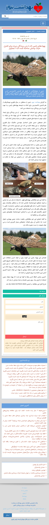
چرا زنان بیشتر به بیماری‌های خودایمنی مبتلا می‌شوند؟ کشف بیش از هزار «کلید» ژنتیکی (24, 422)
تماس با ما (24, 491)
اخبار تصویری (30, 31)
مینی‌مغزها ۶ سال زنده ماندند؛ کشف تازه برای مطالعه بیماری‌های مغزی (24, 411)
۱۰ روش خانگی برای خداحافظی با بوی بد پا (32, 396)
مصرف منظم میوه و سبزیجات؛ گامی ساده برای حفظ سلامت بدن (25, 365)
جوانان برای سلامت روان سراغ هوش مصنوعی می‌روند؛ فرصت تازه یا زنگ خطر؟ (24, 453)
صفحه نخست (41, 31)
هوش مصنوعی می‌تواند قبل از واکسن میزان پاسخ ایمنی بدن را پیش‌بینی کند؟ (24, 427)
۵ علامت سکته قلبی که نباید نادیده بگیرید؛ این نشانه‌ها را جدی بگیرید (24, 371)
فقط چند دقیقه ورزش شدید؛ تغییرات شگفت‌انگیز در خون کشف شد (24, 434)
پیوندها (24, 496)
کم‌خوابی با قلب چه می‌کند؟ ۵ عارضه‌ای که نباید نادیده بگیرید (26, 376)
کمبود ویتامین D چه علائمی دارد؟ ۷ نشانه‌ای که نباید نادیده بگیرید (25, 368)
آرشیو (24, 493)
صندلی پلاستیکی (39, 467)
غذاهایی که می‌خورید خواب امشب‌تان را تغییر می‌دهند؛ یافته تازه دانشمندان (24, 442)
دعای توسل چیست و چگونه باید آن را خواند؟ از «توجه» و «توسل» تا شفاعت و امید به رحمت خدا (24, 386)
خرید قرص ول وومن (39, 464)
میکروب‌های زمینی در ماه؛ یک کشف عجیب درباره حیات (28, 393)
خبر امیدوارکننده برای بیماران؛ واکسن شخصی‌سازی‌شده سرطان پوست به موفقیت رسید (24, 437)
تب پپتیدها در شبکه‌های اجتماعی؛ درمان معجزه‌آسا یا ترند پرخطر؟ (25, 449)
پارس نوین (14, 519)
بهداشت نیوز (36, 102)
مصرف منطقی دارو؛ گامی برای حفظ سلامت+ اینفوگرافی (28, 446)
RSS (24, 499)
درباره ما (24, 488)
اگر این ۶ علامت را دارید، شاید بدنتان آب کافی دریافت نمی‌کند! (26, 374)
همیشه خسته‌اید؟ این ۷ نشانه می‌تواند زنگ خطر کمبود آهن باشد (25, 382)
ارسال (7, 515)
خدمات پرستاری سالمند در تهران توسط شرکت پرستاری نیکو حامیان (24, 473)
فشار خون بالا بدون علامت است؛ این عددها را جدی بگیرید (27, 379)
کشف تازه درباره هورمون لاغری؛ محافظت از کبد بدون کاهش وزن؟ (25, 431)
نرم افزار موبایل (25, 519)
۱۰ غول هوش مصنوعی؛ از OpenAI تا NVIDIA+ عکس (28, 390)
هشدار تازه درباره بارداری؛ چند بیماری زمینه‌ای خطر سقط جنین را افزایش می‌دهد (24, 416)
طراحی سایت (34, 519)
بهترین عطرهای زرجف (38, 470)
